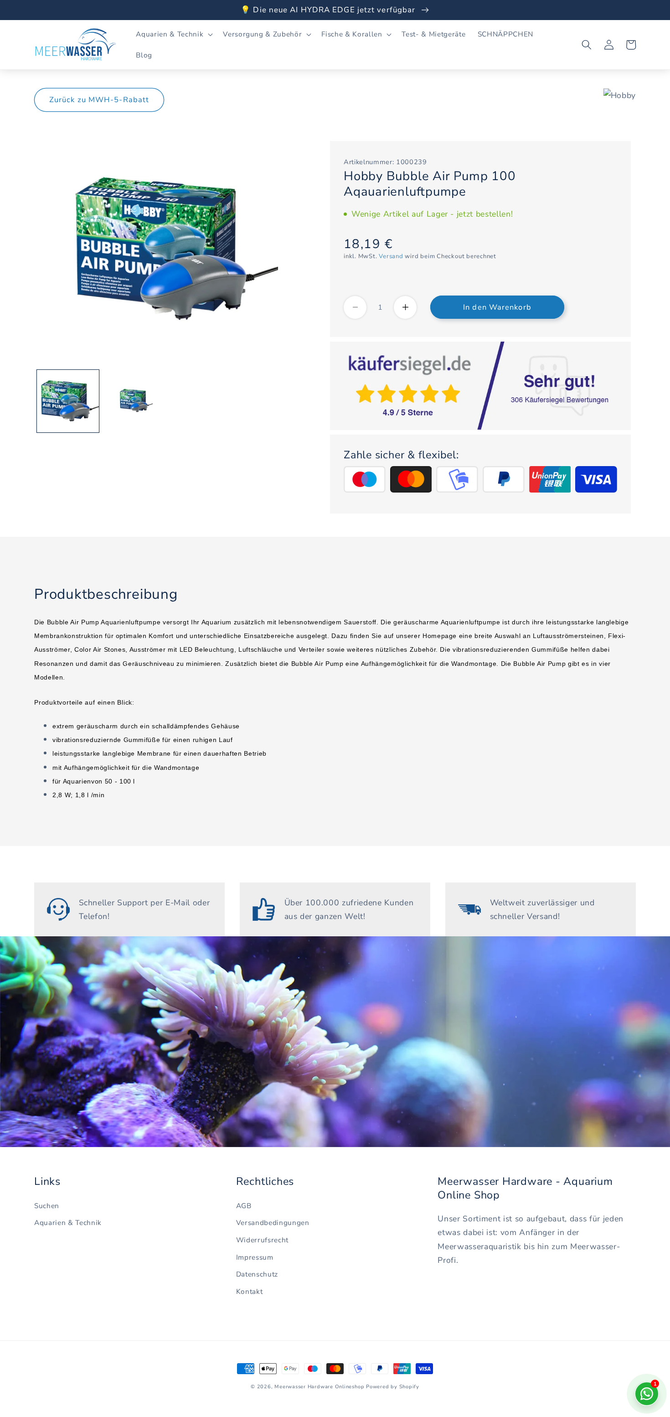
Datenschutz (257, 1274)
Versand (391, 256)
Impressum (254, 1257)
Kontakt (249, 1291)
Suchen (46, 1205)
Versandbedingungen (272, 1222)
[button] (173, 34)
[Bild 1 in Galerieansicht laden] (68, 401)
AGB (244, 1205)
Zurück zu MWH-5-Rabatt (99, 99)
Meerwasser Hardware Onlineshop (319, 1386)
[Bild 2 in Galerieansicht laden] (135, 401)
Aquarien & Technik (68, 1222)
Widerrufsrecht (262, 1240)
